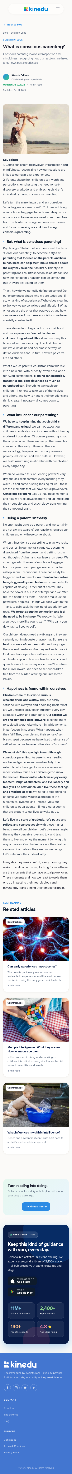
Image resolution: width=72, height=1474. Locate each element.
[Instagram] (16, 1387)
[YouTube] (25, 1387)
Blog (5, 32)
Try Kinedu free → (36, 1206)
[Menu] (58, 9)
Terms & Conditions (15, 1446)
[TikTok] (33, 1387)
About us (9, 1408)
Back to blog (14, 24)
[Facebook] (7, 1387)
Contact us (10, 1440)
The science (11, 1414)
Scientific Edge (18, 32)
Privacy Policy (12, 1452)
